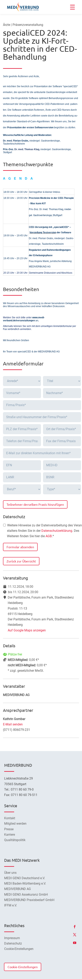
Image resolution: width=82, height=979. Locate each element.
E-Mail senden (13, 724)
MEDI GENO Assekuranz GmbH (26, 894)
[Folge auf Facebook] (74, 926)
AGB (49, 536)
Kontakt (9, 818)
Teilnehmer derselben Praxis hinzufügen (35, 504)
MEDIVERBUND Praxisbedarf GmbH (29, 900)
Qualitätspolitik (14, 840)
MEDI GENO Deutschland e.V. (24, 878)
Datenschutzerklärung (56, 531)
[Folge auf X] (74, 934)
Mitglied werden (15, 823)
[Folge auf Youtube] (74, 943)
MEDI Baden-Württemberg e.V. (25, 883)
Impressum (12, 938)
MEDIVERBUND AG (17, 889)
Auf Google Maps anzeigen (27, 630)
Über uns (10, 873)
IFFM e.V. (10, 905)
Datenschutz (13, 943)
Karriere (9, 834)
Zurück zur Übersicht (21, 561)
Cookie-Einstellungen (23, 967)
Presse (9, 829)
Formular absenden (20, 547)
